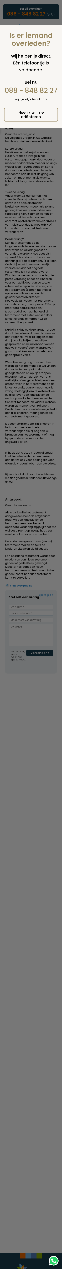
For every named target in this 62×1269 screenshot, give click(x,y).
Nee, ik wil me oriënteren (31, 114)
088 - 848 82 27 (31, 90)
